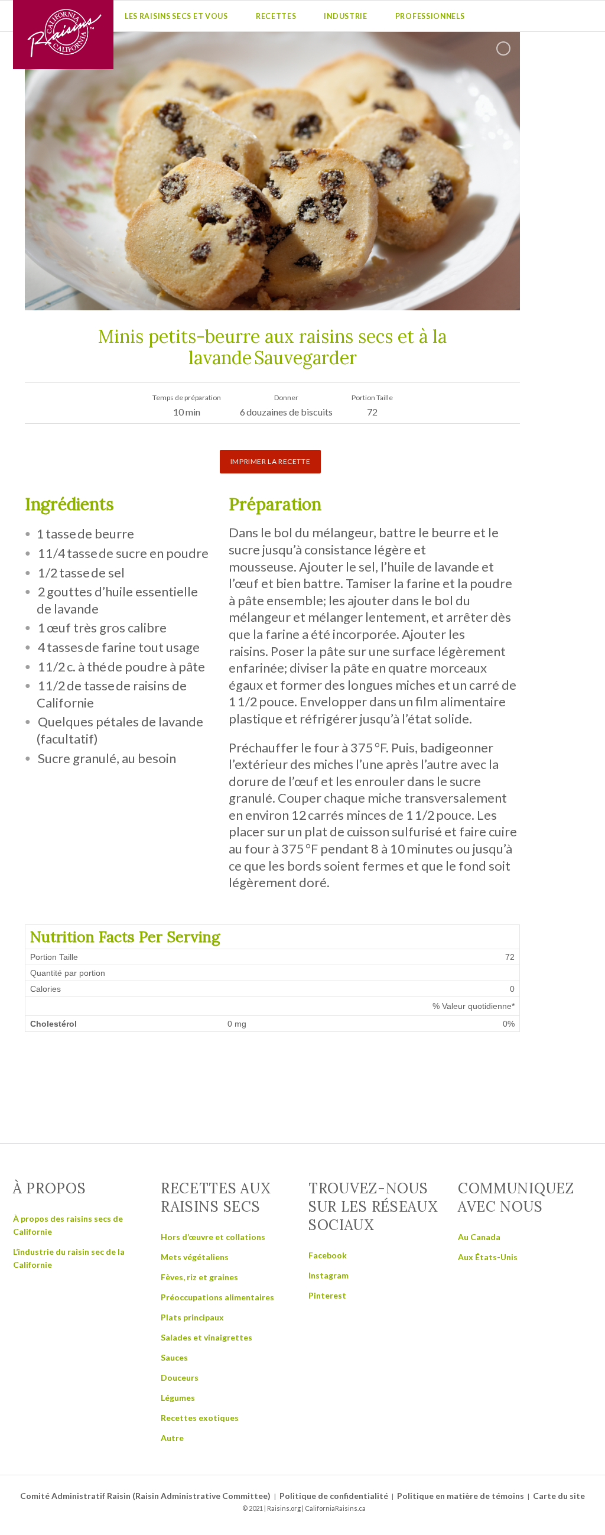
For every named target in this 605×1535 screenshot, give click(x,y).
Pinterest (327, 1295)
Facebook (327, 1255)
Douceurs (180, 1377)
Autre (172, 1438)
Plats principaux (192, 1317)
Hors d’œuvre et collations (213, 1237)
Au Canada (479, 1237)
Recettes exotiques (200, 1418)
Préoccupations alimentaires (217, 1297)
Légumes (178, 1398)
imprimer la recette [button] (270, 461)
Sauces (174, 1357)
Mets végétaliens (195, 1257)
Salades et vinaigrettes (206, 1337)
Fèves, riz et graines (199, 1277)
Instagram (328, 1275)
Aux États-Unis (488, 1257)
